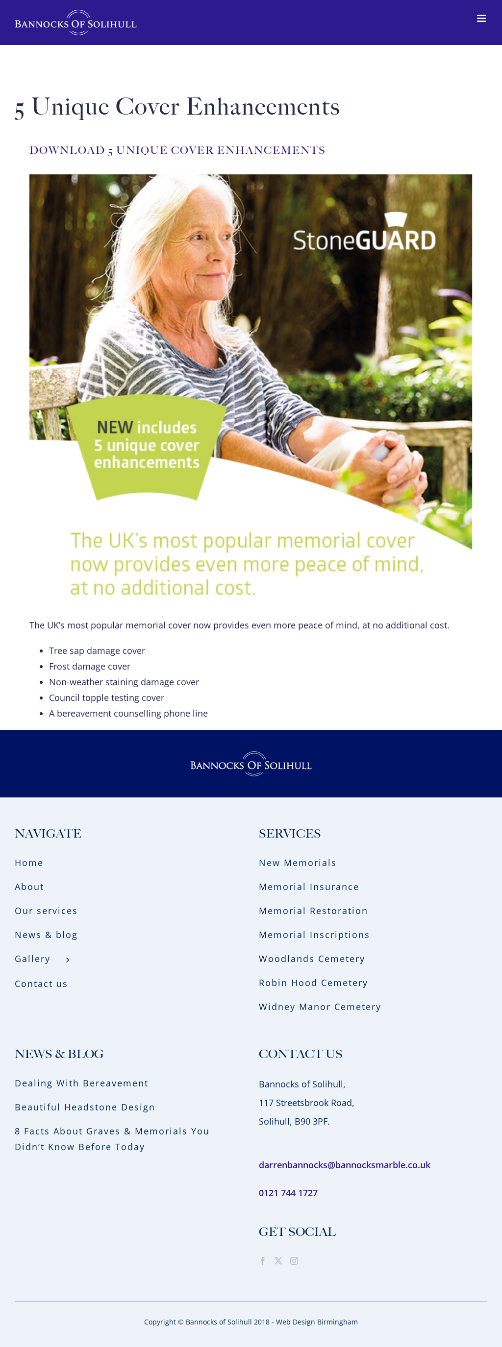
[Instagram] (294, 1261)
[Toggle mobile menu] (482, 18)
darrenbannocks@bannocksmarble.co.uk (344, 1165)
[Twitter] (278, 1261)
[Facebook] (263, 1261)
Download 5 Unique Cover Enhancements (177, 150)
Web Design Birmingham (317, 1321)
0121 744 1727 (288, 1193)
